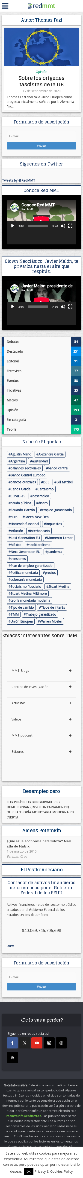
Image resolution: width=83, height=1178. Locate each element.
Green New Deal (37, 517)
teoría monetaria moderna (30, 600)
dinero (43, 503)
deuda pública (21, 503)
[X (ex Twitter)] (24, 1042)
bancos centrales (23, 482)
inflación (17, 531)
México (16, 544)
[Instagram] (49, 1042)
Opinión (41, 71)
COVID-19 (18, 496)
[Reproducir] (12, 226)
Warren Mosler (51, 621)
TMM (15, 614)
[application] (41, 222)
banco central (58, 468)
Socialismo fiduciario (26, 586)
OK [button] (29, 1171)
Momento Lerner (60, 537)
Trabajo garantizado (41, 614)
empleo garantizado (57, 510)
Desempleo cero (41, 791)
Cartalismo (46, 489)
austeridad (40, 461)
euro (14, 517)
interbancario (40, 531)
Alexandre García (51, 454)
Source (10, 946)
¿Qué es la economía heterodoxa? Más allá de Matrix (39, 843)
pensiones (18, 558)
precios (50, 572)
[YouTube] (36, 1042)
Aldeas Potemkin (41, 830)
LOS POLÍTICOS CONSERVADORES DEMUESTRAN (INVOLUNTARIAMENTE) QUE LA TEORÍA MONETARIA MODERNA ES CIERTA (40, 809)
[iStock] (12, 1057)
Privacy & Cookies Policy (53, 1171)
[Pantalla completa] (70, 226)
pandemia (54, 551)
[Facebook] (12, 1042)
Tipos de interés (53, 607)
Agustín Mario (21, 454)
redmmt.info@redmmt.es (23, 1116)
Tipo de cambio (22, 607)
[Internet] (61, 1042)
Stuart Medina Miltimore (29, 593)
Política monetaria (24, 572)
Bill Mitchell (64, 482)
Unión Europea (22, 621)
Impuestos (54, 524)
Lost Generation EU (25, 537)
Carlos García (20, 489)
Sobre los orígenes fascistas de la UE (42, 81)
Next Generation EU (25, 551)
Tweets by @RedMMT (18, 180)
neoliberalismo (39, 544)
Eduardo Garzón (23, 510)
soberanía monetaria (26, 579)
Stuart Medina (58, 586)
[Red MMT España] (41, 5)
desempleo (41, 496)
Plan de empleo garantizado (32, 565)
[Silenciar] (63, 226)
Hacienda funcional (25, 524)
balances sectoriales (26, 468)
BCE (46, 482)
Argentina (18, 461)
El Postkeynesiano (42, 870)
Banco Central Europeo (28, 475)
